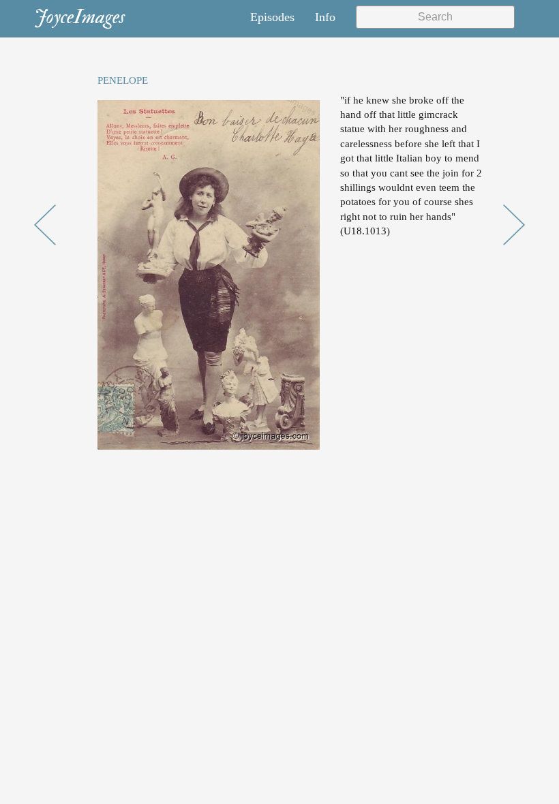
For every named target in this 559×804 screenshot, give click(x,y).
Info (325, 17)
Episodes (272, 17)
